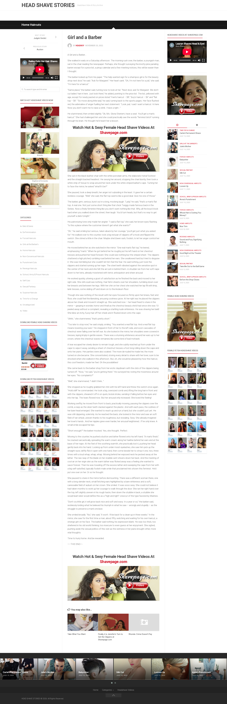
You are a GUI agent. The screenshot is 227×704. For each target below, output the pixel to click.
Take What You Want (77, 634)
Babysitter (184, 160)
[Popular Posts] (197, 125)
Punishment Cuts (30, 262)
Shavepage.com (113, 132)
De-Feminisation (29, 232)
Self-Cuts (26, 281)
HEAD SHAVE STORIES (48, 5)
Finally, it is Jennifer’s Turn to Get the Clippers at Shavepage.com (110, 637)
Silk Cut (183, 173)
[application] (40, 69)
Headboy (80, 46)
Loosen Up (184, 186)
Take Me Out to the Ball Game (192, 266)
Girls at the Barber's (30, 244)
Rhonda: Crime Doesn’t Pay (140, 634)
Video (25, 311)
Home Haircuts (31, 24)
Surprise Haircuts (30, 293)
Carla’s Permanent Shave (190, 133)
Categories (107, 690)
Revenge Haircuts (30, 268)
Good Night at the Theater (190, 253)
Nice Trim (183, 226)
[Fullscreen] (56, 77)
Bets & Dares (28, 226)
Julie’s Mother (185, 146)
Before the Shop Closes (189, 280)
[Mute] (52, 77)
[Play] (23, 77)
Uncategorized (29, 305)
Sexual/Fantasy (29, 287)
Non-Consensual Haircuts (33, 256)
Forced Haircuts (29, 238)
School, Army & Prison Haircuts (36, 274)
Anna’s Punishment (188, 199)
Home (95, 690)
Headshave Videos (125, 690)
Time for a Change (30, 299)
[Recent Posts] (177, 125)
